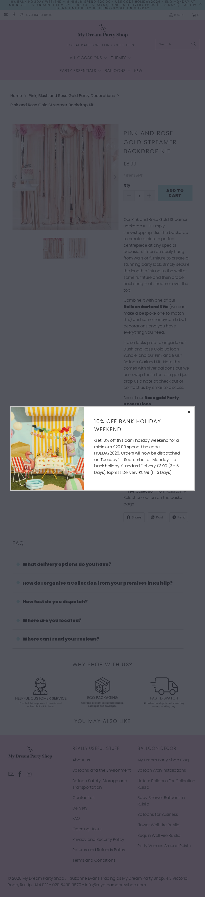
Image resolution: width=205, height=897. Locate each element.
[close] (189, 411)
